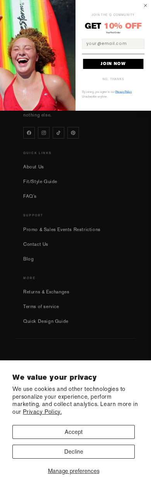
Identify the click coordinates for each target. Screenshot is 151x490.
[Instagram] (44, 133)
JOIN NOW (113, 64)
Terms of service (41, 306)
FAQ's (30, 196)
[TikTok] (58, 133)
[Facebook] (29, 133)
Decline (73, 451)
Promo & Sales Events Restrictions (62, 229)
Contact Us (35, 244)
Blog (28, 259)
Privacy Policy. (42, 411)
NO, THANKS (113, 79)
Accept (73, 431)
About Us (33, 167)
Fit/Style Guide (40, 181)
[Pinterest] (73, 133)
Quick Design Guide (46, 321)
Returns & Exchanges (46, 292)
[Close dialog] (145, 6)
